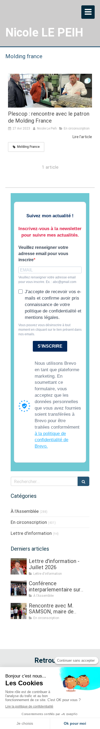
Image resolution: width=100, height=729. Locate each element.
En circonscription (29, 522)
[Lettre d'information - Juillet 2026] (19, 566)
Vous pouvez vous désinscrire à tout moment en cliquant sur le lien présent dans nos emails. (50, 329)
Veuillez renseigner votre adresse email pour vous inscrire (43, 253)
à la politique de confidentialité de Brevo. (51, 440)
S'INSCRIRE (50, 346)
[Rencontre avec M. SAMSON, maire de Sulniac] (19, 611)
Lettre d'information (31, 533)
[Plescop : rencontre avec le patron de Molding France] (50, 91)
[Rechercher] (83, 481)
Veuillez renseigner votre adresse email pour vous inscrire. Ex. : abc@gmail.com (47, 279)
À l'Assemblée (25, 511)
